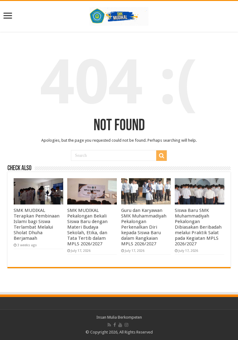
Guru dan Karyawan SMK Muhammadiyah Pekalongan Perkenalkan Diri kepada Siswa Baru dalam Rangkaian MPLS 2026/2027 (143, 227)
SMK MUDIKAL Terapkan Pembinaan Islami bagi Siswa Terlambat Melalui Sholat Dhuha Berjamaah (37, 224)
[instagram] (126, 325)
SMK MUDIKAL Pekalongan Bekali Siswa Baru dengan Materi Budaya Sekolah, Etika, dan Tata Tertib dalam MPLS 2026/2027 (87, 227)
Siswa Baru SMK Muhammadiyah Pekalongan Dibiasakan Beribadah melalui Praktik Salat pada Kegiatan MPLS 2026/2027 (198, 227)
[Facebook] (115, 325)
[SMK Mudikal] (119, 15)
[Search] (161, 155)
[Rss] (109, 325)
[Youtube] (120, 325)
